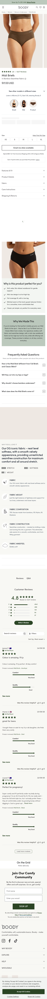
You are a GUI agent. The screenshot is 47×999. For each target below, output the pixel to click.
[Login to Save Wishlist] (40, 7)
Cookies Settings (13, 996)
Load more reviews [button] (23, 851)
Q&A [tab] (29, 578)
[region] (23, 604)
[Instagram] (3, 941)
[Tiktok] (15, 941)
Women (10, 12)
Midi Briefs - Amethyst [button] (20, 668)
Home (3, 12)
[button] (23, 906)
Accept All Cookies (23, 991)
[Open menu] (3, 7)
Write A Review (23, 623)
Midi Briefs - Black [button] (19, 808)
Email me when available (23, 147)
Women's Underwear (20, 12)
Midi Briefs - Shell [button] (19, 734)
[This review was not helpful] (42, 703)
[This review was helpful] (38, 703)
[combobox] (36, 639)
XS (6, 139)
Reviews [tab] (20, 578)
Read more (28, 803)
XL (41, 139)
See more (6, 696)
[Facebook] (9, 941)
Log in (37, 159)
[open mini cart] (44, 7)
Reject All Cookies (34, 996)
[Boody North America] (23, 7)
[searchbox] (13, 633)
